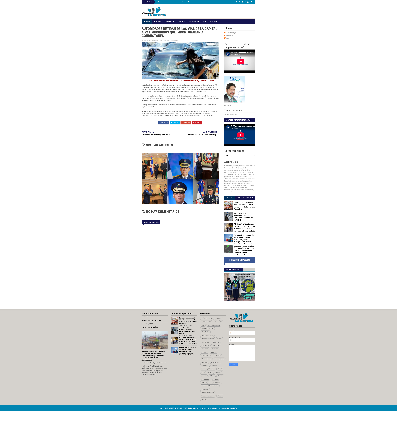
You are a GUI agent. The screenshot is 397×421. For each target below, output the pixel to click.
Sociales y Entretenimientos (209, 386)
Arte (202, 325)
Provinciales (205, 379)
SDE (210, 382)
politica (203, 376)
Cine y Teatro (205, 332)
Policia (209, 372)
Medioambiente (206, 359)
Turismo (220, 396)
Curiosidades (205, 342)
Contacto (181, 22)
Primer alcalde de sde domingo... (203, 134)
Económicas (205, 345)
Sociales (217, 382)
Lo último (157, 22)
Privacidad (193, 22)
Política (212, 376)
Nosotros (213, 22)
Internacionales (206, 355)
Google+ (187, 122)
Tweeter (176, 122)
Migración (204, 362)
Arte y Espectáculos (207, 328)
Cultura (219, 338)
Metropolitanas (219, 359)
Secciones (169, 22)
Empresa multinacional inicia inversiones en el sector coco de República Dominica (169, 2)
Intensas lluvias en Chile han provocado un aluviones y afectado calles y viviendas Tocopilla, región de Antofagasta (153, 355)
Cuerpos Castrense (207, 335)
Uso (204, 22)
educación (204, 349)
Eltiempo (213, 352)
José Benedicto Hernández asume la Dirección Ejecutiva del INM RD (243, 216)
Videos (203, 399)
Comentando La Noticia (181, 408)
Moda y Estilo (215, 362)
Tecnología (204, 389)
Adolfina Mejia (231, 33)
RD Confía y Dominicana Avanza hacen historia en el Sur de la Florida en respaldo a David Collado (244, 227)
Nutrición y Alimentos (207, 369)
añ (221, 322)
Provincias (215, 379)
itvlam (228, 38)
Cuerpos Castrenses (207, 338)
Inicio (147, 22)
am (215, 322)
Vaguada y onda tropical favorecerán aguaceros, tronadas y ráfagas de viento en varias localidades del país (244, 250)
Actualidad (209, 318)
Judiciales (217, 355)
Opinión (220, 369)
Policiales (217, 372)
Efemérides (215, 349)
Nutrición (214, 365)
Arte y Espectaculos (214, 325)
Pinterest (197, 122)
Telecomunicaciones (207, 392)
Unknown (229, 35)
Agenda (218, 318)
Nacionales (204, 365)
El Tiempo (204, 352)
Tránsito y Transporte (207, 396)
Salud (203, 382)
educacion (216, 345)
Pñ (202, 372)
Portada (220, 376)
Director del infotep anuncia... (156, 134)
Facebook (164, 122)
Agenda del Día (206, 322)
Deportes (216, 342)
